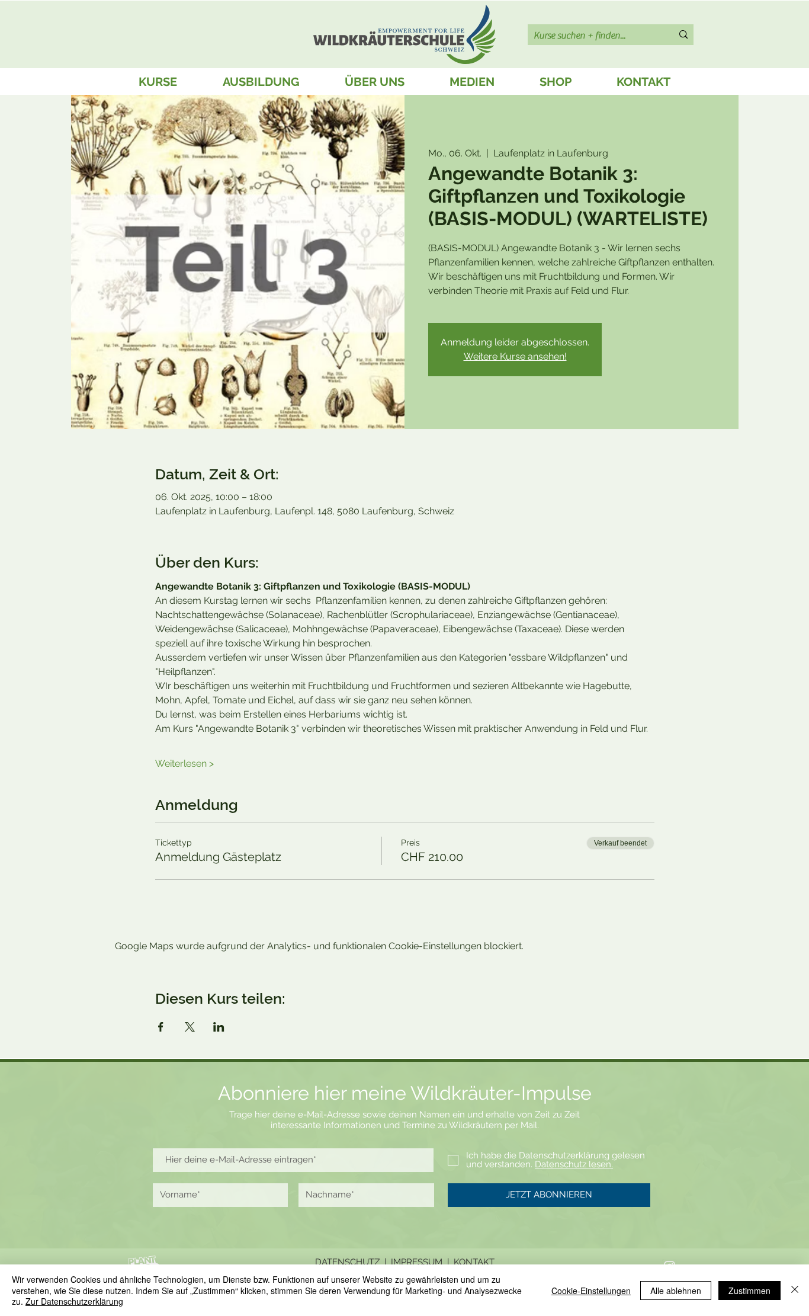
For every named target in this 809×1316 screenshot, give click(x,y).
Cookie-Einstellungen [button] (591, 1290)
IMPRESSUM (416, 1262)
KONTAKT (474, 1262)
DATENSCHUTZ (347, 1262)
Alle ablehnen (675, 1290)
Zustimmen (749, 1290)
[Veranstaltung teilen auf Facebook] (160, 1027)
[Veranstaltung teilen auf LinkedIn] (218, 1027)
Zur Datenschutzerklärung (74, 1301)
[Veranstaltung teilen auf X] (189, 1027)
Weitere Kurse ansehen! (515, 356)
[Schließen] (795, 1290)
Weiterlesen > (184, 763)
